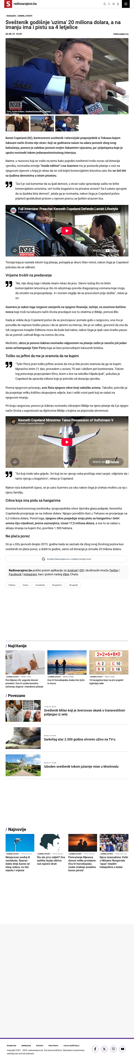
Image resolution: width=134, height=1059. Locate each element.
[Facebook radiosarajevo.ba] (95, 1049)
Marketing (11, 1045)
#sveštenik (40, 585)
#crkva (25, 585)
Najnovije (17, 829)
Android (72, 570)
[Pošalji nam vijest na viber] (113, 1049)
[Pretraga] (109, 4)
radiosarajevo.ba (35, 1050)
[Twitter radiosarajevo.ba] (104, 1049)
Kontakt (39, 1045)
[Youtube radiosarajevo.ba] (122, 1049)
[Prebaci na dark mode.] (105, 4)
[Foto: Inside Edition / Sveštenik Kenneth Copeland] (17, 123)
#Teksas (11, 585)
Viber (66, 574)
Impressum (26, 1045)
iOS (81, 570)
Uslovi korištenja (71, 1045)
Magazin (11, 15)
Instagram (30, 574)
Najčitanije (17, 645)
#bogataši (73, 585)
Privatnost (53, 1045)
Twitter (113, 570)
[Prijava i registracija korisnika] (113, 4)
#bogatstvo (57, 585)
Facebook (15, 574)
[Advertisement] (67, 614)
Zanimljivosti (25, 15)
